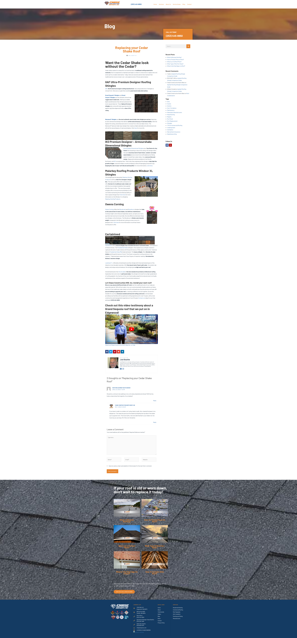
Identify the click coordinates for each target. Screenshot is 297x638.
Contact (189, 4)
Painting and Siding (178, 616)
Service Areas (177, 4)
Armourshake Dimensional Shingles (133, 148)
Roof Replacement (172, 121)
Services (161, 4)
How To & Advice (171, 108)
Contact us (142, 298)
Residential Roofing (178, 607)
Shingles (169, 123)
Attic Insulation (176, 614)
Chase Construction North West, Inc (125, 405)
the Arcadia (121, 271)
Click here (123, 194)
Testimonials (161, 612)
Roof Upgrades (176, 612)
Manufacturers (176, 618)
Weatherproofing (172, 134)
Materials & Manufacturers (174, 112)
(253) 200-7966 (140, 621)
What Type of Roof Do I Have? (175, 64)
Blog (184, 4)
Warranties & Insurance (173, 132)
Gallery (159, 614)
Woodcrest (122, 209)
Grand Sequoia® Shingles (112, 95)
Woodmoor (131, 209)
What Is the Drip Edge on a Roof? (176, 66)
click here (150, 165)
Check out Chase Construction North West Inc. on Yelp (120, 345)
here (136, 128)
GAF (106, 88)
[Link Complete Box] (127, 512)
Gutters (169, 106)
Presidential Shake (122, 247)
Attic (168, 101)
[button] (107, 351)
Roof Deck (170, 119)
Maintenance (170, 110)
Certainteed (108, 245)
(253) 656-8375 (140, 625)
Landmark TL (109, 263)
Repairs (169, 116)
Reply (154, 400)
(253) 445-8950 (136, 4)
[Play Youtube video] (131, 329)
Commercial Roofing (178, 609)
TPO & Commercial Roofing (174, 125)
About (159, 609)
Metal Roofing (171, 114)
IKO (115, 161)
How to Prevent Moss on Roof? (175, 59)
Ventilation (170, 129)
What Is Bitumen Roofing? (174, 57)
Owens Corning (109, 209)
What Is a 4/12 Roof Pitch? (174, 61)
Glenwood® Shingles (110, 119)
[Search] (188, 46)
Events (169, 104)
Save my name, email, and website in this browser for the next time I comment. (130, 466)
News (159, 618)
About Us (168, 4)
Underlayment (171, 127)
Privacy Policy (161, 622)
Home (155, 4)
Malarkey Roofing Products (112, 199)
